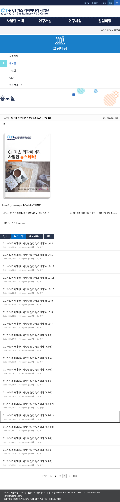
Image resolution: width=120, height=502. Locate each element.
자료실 (12, 70)
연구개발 (45, 20)
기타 (49, 236)
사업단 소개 (15, 20)
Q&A (11, 77)
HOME (86, 2)
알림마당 (104, 20)
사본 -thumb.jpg (18, 223)
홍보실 (12, 63)
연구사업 (75, 20)
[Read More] (60, 245)
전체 (5, 236)
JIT (4, 124)
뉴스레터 (18, 236)
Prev (44, 476)
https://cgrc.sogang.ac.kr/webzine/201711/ (21, 205)
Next (75, 476)
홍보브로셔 (34, 236)
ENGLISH (110, 3)
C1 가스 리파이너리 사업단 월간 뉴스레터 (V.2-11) (31, 117)
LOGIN (95, 2)
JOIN (103, 2)
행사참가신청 (15, 84)
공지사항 (13, 56)
